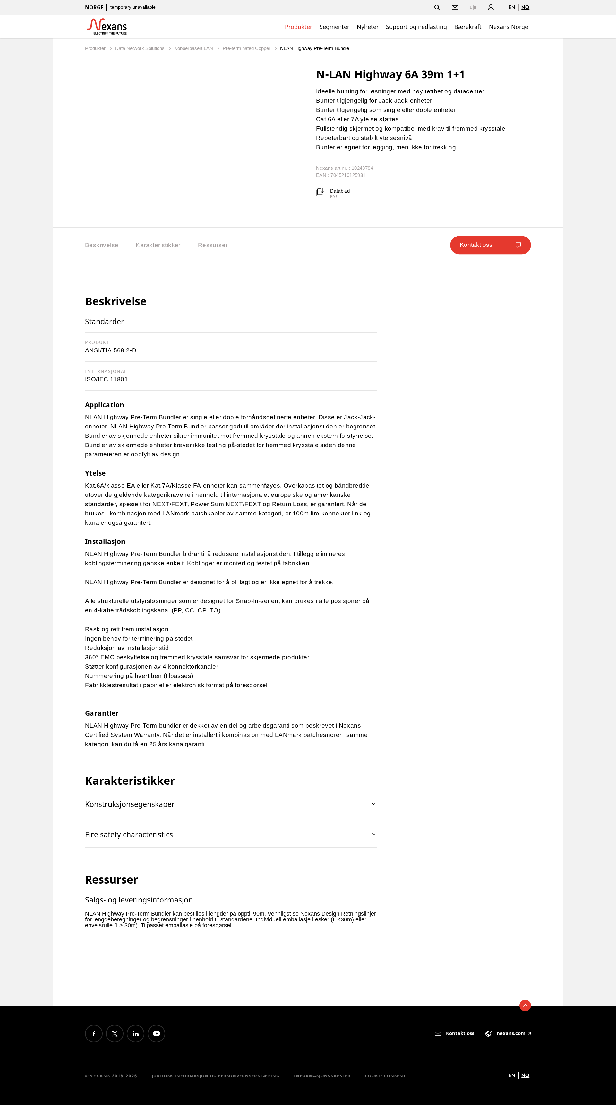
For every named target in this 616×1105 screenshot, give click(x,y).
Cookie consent (385, 1076)
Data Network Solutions (140, 48)
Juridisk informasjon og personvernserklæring (215, 1076)
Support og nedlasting (416, 27)
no (525, 7)
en (512, 7)
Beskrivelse (101, 245)
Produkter (298, 27)
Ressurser (213, 245)
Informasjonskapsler (322, 1076)
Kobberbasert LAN (194, 48)
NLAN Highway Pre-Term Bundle (314, 48)
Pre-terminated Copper (247, 48)
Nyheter (368, 27)
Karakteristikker (158, 245)
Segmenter (334, 27)
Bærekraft (468, 27)
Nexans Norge (508, 27)
